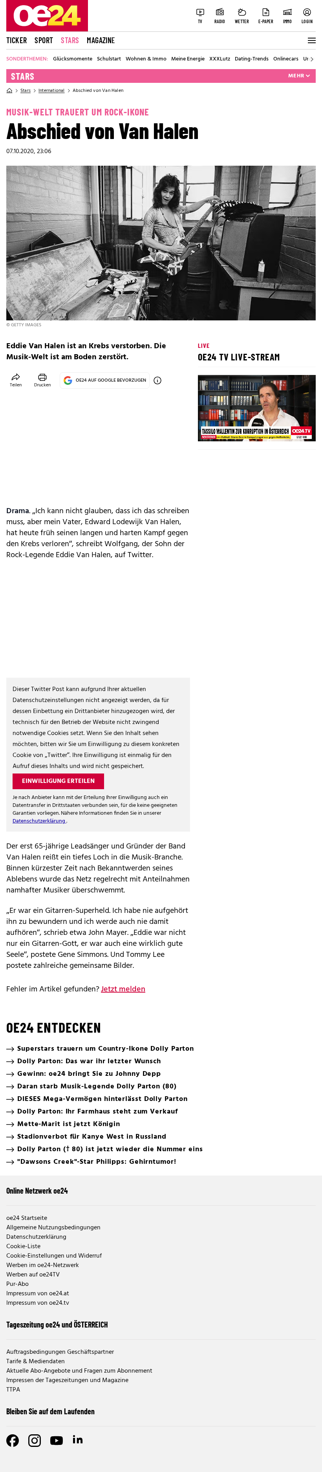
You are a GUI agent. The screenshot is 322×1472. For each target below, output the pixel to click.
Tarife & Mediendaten (35, 1362)
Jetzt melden (123, 989)
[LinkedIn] (78, 1440)
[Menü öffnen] (311, 40)
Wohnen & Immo (146, 59)
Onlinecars (285, 59)
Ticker (16, 40)
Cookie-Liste (23, 1247)
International (51, 91)
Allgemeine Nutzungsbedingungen (53, 1228)
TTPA (13, 1390)
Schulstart (109, 59)
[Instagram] (34, 1440)
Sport (44, 40)
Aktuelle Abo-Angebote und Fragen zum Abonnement (79, 1371)
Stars (70, 40)
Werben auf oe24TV (33, 1275)
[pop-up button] (290, 428)
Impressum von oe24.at (37, 1294)
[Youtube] (56, 1440)
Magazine (101, 40)
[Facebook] (12, 1440)
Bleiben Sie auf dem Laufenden (50, 1411)
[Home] (9, 91)
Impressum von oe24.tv (37, 1303)
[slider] (236, 429)
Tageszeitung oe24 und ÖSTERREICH (57, 1324)
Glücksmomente (72, 59)
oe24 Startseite (26, 1218)
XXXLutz (219, 59)
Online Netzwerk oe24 (37, 1190)
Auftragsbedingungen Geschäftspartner (60, 1352)
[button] (210, 428)
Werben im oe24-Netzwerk (42, 1265)
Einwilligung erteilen (58, 781)
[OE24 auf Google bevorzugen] (157, 380)
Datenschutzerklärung (39, 821)
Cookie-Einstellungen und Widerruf (54, 1256)
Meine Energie (188, 59)
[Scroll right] (312, 59)
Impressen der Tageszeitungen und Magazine (67, 1380)
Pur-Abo (17, 1284)
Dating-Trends (252, 59)
